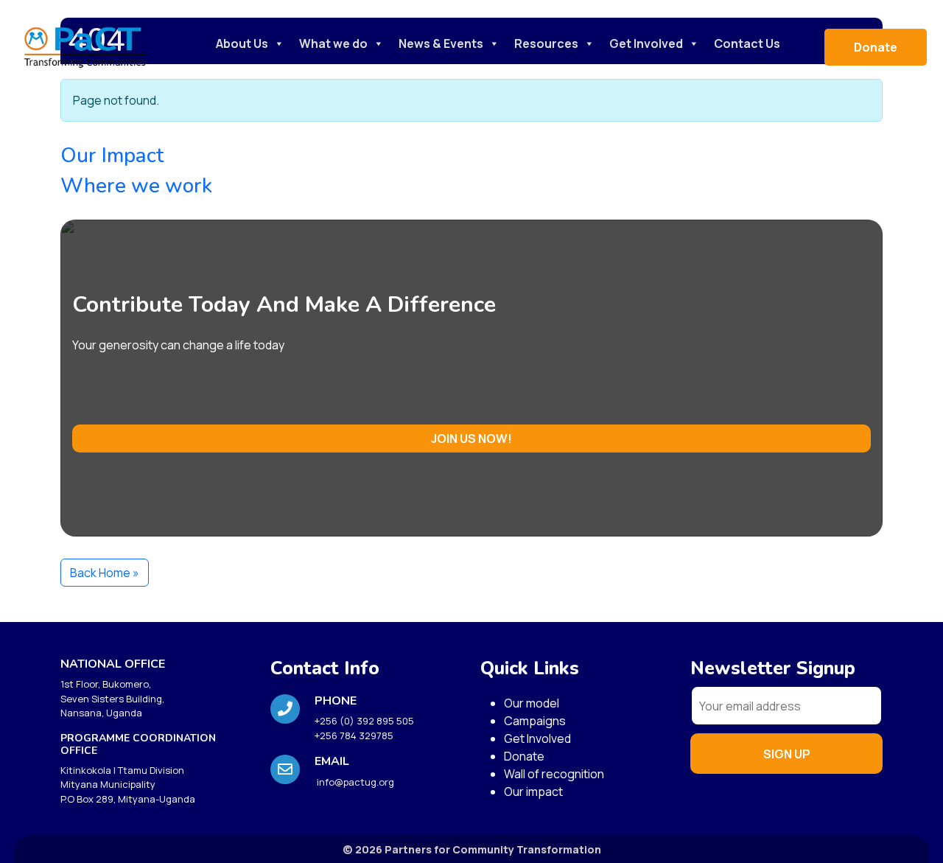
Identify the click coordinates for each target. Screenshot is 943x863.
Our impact (533, 791)
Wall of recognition (554, 774)
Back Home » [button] (104, 573)
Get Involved (646, 43)
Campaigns (535, 721)
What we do (333, 43)
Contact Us (747, 43)
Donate (875, 47)
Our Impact (112, 155)
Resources (546, 43)
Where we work (136, 186)
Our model (531, 703)
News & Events (441, 43)
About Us (242, 43)
